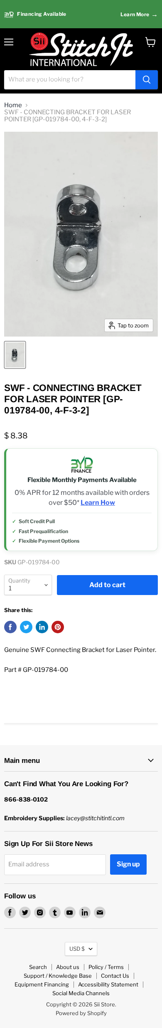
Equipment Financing (42, 984)
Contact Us (115, 975)
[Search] (146, 79)
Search (38, 967)
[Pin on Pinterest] (58, 627)
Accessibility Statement (108, 984)
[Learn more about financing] (81, 14)
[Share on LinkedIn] (42, 627)
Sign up (128, 864)
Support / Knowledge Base (58, 975)
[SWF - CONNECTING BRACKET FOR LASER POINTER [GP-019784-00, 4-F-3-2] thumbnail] (15, 355)
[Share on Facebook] (10, 627)
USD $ (77, 948)
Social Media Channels (81, 993)
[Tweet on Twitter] (26, 627)
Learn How (98, 502)
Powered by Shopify (81, 1013)
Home (13, 105)
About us (67, 967)
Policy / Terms (106, 967)
